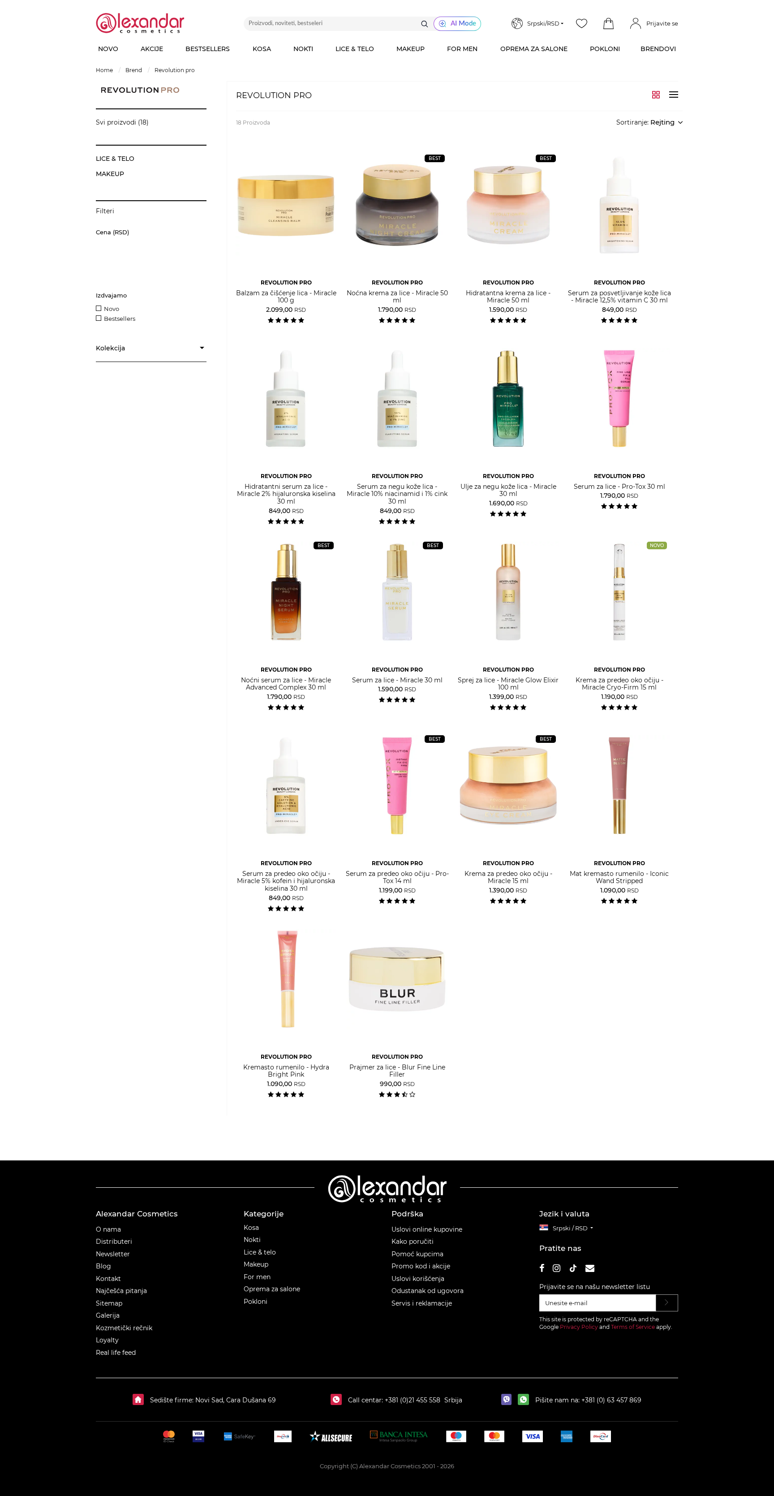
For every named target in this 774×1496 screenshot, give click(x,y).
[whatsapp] (525, 1400)
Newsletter (113, 1254)
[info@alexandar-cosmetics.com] (589, 1269)
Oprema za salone (272, 1289)
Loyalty (107, 1340)
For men (257, 1277)
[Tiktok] (572, 1269)
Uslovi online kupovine (426, 1229)
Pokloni (255, 1302)
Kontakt (108, 1279)
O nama (108, 1229)
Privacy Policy (579, 1327)
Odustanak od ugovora (427, 1291)
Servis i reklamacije (421, 1303)
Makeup (256, 1264)
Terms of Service (633, 1327)
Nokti (252, 1240)
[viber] (508, 1400)
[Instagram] (556, 1269)
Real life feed (116, 1353)
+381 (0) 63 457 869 (611, 1400)
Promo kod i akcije (420, 1266)
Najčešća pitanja (121, 1291)
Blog (103, 1266)
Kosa (251, 1228)
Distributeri (114, 1241)
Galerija (108, 1315)
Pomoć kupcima (417, 1254)
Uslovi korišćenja (417, 1279)
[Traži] (425, 24)
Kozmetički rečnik (124, 1328)
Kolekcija (110, 348)
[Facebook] (542, 1269)
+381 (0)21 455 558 (411, 1400)
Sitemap (109, 1303)
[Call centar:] (338, 1400)
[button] (608, 24)
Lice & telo (260, 1252)
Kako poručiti (412, 1241)
